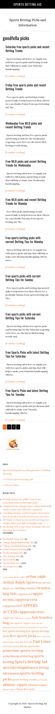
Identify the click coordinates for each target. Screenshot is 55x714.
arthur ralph (36, 576)
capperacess (11, 606)
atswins (12, 589)
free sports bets (42, 627)
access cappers (8, 577)
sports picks (42, 680)
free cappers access (28, 623)
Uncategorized (10, 566)
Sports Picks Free (12, 563)
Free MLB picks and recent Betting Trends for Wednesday (25, 163)
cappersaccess (31, 611)
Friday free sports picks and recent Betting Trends (25, 87)
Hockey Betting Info (13, 552)
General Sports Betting (15, 549)
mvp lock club (26, 642)
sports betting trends (24, 679)
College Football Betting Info (17, 546)
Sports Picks (9, 559)
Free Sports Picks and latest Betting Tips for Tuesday (26, 392)
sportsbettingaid (16, 667)
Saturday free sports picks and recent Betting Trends (27, 48)
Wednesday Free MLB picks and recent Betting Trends (23, 125)
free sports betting (14, 631)
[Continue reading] (15, 76)
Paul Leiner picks (10, 646)
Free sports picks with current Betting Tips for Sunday (23, 278)
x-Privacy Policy (11, 485)
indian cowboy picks (43, 636)
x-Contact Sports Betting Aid (18, 479)
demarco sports (25, 618)
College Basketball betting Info (18, 542)
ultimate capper (15, 685)
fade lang (14, 623)
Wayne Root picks (25, 689)
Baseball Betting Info (13, 539)
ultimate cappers (9, 689)
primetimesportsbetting (18, 656)
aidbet (23, 577)
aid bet (17, 577)
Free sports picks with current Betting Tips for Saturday (23, 316)
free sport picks (30, 627)
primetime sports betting (23, 650)
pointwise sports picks (29, 646)
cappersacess (10, 617)
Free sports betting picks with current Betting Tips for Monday (24, 239)
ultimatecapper (37, 684)
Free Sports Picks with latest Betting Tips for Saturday (27, 354)
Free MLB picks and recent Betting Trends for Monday (25, 201)
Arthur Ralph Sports (20, 582)
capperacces (24, 594)
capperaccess (25, 599)
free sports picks (23, 636)
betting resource (26, 588)
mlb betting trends (11, 642)
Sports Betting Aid (27, 4)
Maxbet (27, 707)
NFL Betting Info (11, 556)
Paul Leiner (42, 641)
